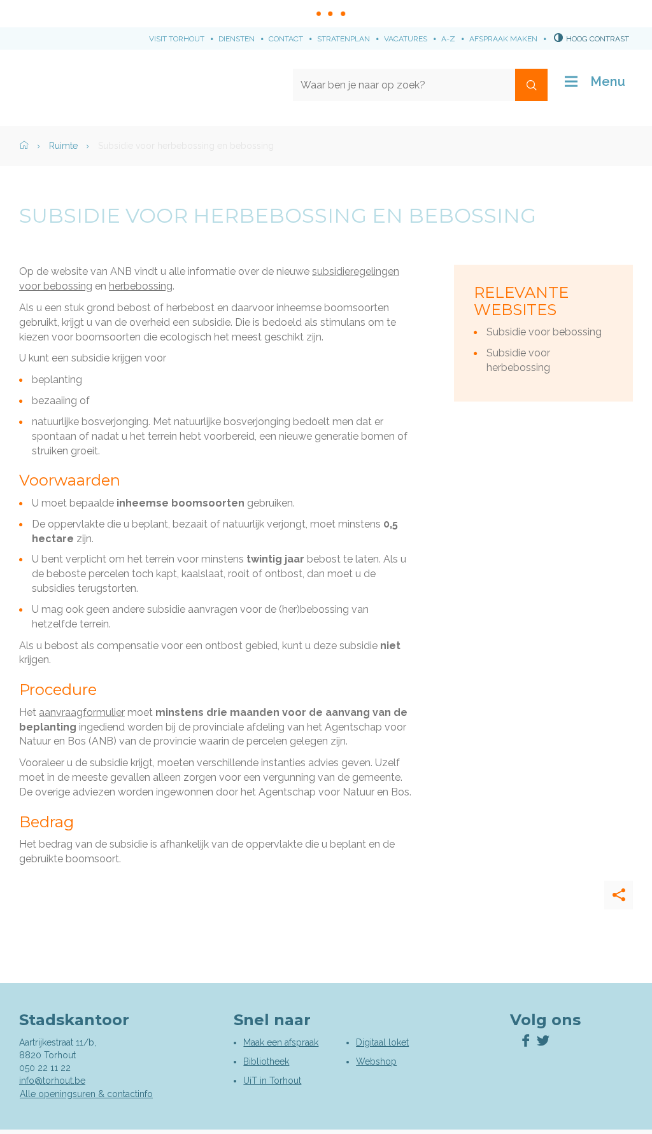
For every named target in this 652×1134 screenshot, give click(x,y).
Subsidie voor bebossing (544, 332)
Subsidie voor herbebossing (518, 360)
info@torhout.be (52, 1080)
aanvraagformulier (82, 712)
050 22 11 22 (45, 1068)
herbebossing (141, 286)
